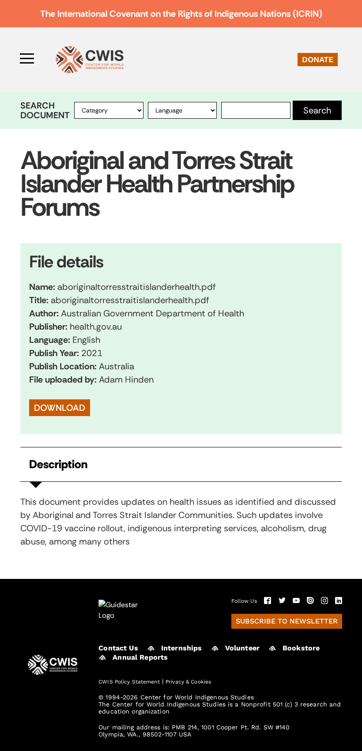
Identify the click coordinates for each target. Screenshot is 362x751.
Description (58, 464)
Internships (181, 648)
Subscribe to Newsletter (287, 621)
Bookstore (301, 648)
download (59, 407)
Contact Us (118, 648)
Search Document (45, 110)
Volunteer (242, 648)
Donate (317, 59)
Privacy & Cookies (188, 682)
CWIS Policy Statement (129, 682)
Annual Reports (140, 657)
